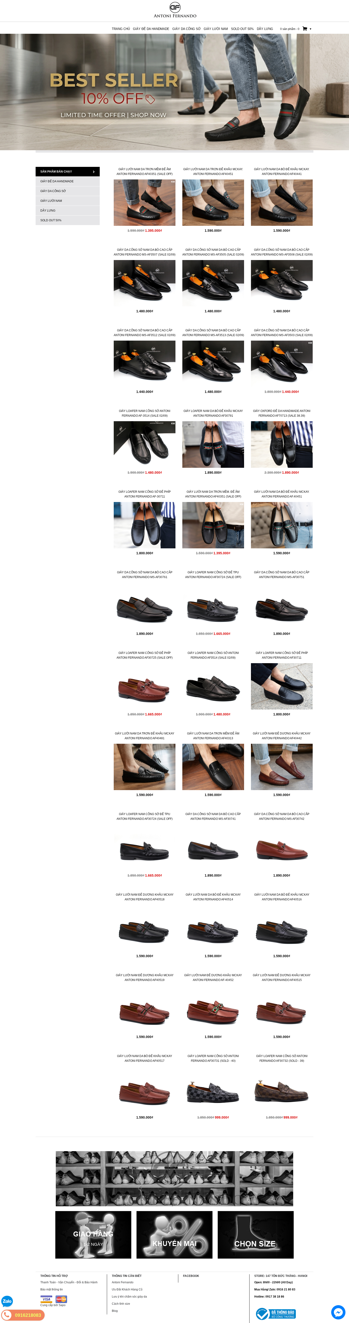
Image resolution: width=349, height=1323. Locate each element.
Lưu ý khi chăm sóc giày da (129, 1296)
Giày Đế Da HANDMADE (57, 181)
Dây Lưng (47, 210)
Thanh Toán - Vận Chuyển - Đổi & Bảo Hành (69, 1282)
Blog (115, 1311)
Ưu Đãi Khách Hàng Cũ (127, 1289)
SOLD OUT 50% (50, 220)
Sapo (62, 1305)
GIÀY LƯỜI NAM (51, 201)
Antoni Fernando (122, 1282)
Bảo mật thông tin (51, 1289)
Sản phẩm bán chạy (56, 171)
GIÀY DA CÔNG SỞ (53, 191)
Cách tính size (121, 1303)
